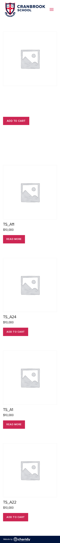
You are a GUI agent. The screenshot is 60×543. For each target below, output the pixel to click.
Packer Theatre (19, 23)
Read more (14, 239)
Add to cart (16, 120)
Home (6, 23)
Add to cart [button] (15, 331)
